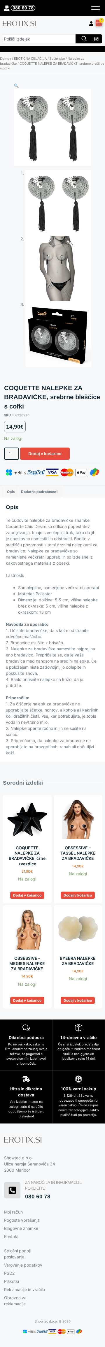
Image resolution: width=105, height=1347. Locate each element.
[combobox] (39, 38)
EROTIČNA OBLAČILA (30, 59)
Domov (5, 59)
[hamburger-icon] (95, 8)
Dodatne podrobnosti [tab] (39, 492)
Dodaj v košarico (45, 453)
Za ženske (57, 59)
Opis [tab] (11, 492)
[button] (16, 85)
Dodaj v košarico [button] (27, 895)
